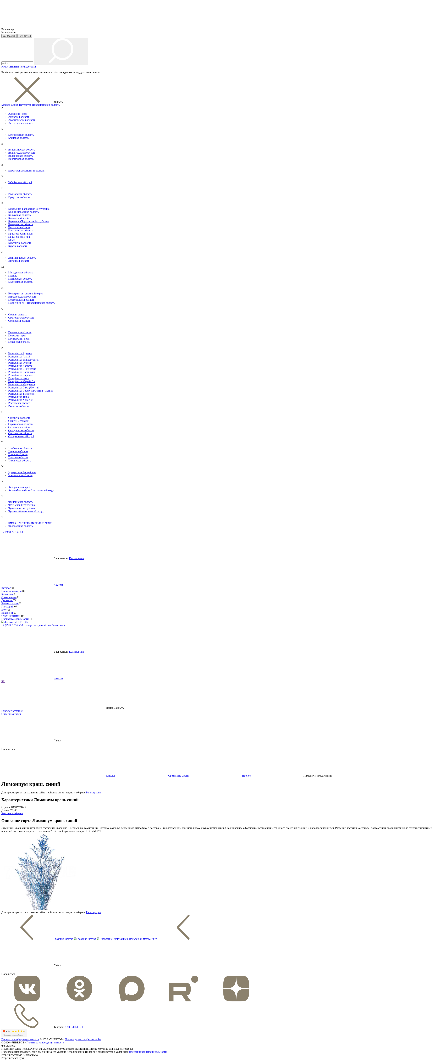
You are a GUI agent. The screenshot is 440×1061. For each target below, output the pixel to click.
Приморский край (19, 338)
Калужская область (19, 215)
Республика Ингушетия (22, 368)
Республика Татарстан (21, 393)
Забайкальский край (20, 182)
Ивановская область (20, 194)
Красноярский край (19, 236)
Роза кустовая (28, 66)
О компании (8, 597)
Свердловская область (21, 430)
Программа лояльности (15, 618)
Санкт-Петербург (21, 104)
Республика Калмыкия (21, 372)
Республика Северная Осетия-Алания (30, 390)
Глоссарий (7, 606)
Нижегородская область (22, 296)
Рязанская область (18, 406)
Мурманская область (20, 281)
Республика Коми (18, 378)
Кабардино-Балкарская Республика (29, 208)
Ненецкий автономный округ (25, 293)
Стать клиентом (11, 615)
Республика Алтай (19, 356)
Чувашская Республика (21, 508)
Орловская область (19, 320)
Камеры (58, 584)
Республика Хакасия (20, 399)
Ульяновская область (20, 475)
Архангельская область (21, 119)
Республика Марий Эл (21, 381)
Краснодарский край (20, 233)
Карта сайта (94, 1039)
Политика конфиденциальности (20, 1039)
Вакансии (7, 612)
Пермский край (17, 335)
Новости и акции (11, 591)
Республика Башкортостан (23, 359)
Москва (5, 104)
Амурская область (18, 116)
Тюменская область (19, 460)
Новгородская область (21, 299)
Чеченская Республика (21, 504)
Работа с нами (10, 603)
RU (3, 681)
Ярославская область (20, 525)
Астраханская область (21, 123)
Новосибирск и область (46, 104)
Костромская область (20, 230)
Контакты (7, 594)
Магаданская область (20, 272)
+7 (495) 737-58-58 (12, 531)
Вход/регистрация (34, 625)
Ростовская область (19, 403)
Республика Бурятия (20, 362)
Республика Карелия (20, 375)
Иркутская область (19, 197)
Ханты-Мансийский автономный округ (31, 490)
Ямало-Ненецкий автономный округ (30, 522)
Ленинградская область (22, 257)
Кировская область (19, 227)
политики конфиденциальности (148, 1051)
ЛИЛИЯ (14, 66)
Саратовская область (20, 424)
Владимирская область (21, 149)
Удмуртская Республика (22, 472)
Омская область (17, 314)
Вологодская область (20, 155)
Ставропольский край (21, 436)
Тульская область (18, 457)
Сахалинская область (20, 427)
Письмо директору (76, 1039)
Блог (4, 609)
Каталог (6, 587)
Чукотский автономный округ (26, 511)
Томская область (18, 454)
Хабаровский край (19, 487)
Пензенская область (19, 332)
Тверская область (18, 451)
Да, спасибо (9, 36)
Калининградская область (23, 211)
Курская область (17, 246)
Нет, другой (25, 36)
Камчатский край (18, 218)
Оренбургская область (21, 317)
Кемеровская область (20, 224)
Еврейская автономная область (26, 170)
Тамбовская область (20, 448)
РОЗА (5, 66)
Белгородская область (21, 134)
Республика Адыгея (20, 353)
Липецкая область (18, 260)
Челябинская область (20, 501)
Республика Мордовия (21, 384)
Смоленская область (20, 433)
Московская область (20, 278)
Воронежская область (21, 158)
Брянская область (18, 137)
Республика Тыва (18, 396)
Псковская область (19, 341)
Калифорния (76, 558)
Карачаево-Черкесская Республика (28, 221)
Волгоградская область (21, 152)
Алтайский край (18, 113)
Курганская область (19, 242)
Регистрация (93, 792)
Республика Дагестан (20, 365)
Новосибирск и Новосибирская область (31, 302)
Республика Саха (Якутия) (23, 387)
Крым (11, 239)
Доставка (7, 600)
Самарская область (19, 417)
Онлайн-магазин (55, 625)
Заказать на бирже (12, 813)
